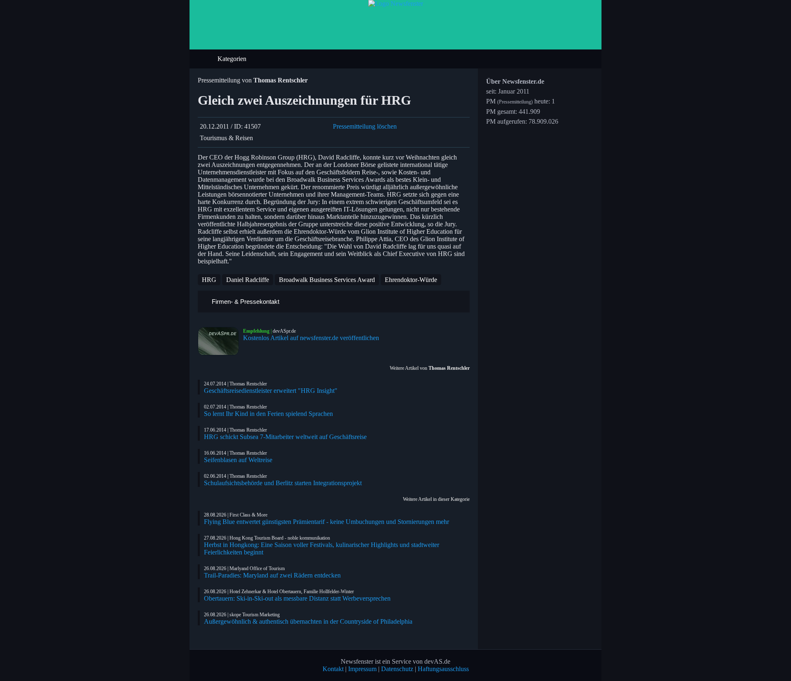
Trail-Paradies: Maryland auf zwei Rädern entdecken (272, 575)
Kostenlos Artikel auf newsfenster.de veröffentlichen (311, 337)
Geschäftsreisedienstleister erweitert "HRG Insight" (270, 390)
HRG (209, 279)
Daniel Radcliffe (247, 279)
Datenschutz (397, 668)
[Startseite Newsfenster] (395, 3)
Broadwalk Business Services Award (327, 279)
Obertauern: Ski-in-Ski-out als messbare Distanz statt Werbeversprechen (297, 598)
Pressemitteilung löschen (365, 126)
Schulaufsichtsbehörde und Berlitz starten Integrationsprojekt (283, 482)
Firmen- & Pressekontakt (244, 301)
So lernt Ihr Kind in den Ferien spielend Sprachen (268, 413)
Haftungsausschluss (443, 668)
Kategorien (233, 58)
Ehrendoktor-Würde (411, 279)
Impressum (362, 668)
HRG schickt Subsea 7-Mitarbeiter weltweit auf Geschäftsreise (285, 436)
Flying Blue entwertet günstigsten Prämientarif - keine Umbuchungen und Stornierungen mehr (326, 521)
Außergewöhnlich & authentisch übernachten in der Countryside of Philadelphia (308, 621)
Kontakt (333, 668)
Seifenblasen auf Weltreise (238, 459)
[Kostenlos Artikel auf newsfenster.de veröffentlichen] (220, 341)
